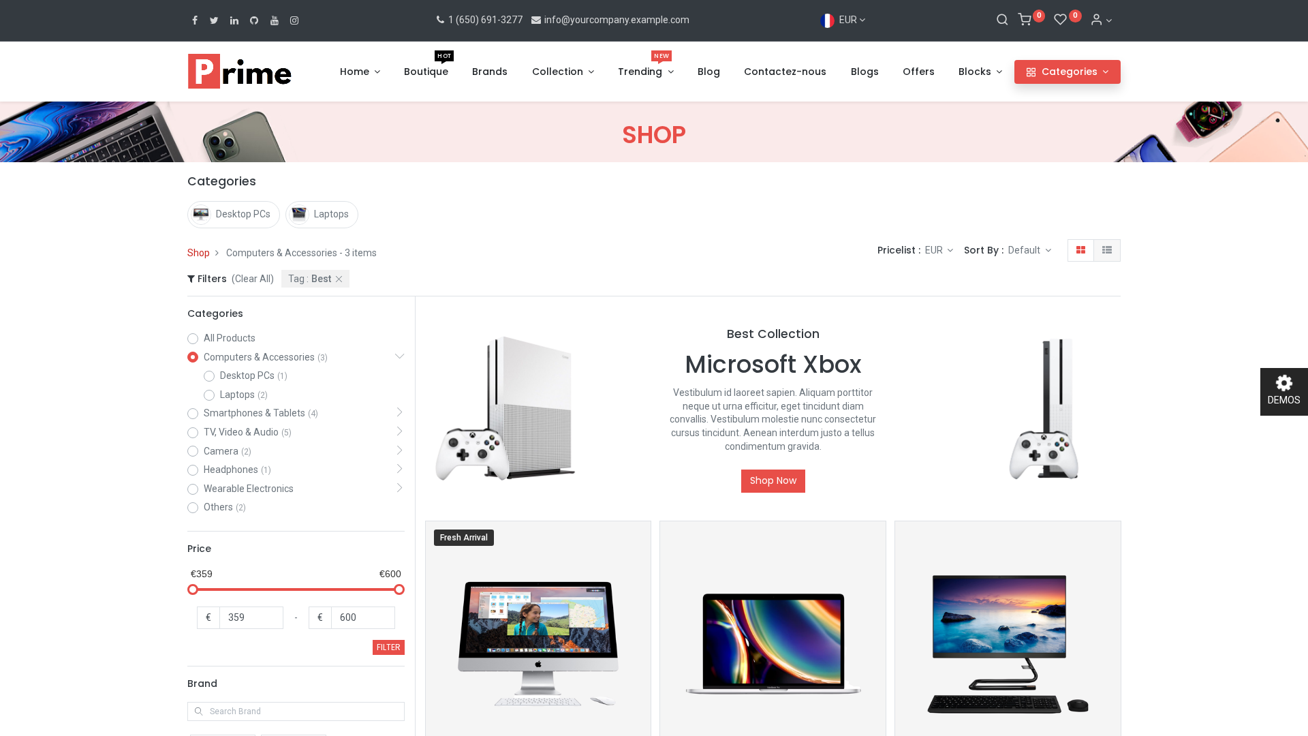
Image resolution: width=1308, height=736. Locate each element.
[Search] (1002, 20)
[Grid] (1081, 250)
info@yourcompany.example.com (616, 19)
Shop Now (773, 480)
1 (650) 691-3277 (484, 19)
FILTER (389, 647)
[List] (1107, 250)
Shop (198, 252)
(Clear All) (253, 278)
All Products (229, 338)
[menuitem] (426, 72)
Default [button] (1025, 250)
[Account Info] (1101, 20)
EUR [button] (935, 250)
